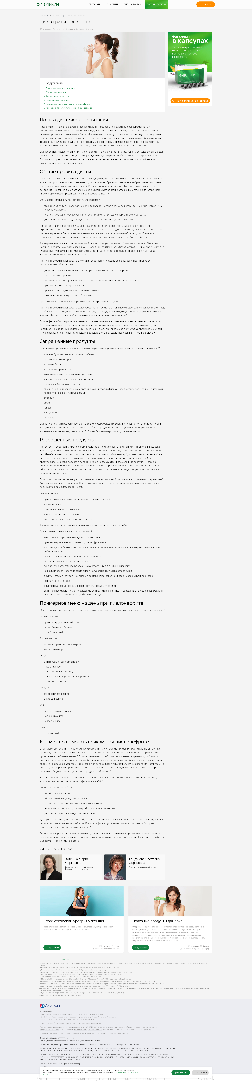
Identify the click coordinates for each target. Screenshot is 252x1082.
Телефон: (50, 1019)
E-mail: (69, 1019)
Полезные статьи (156, 4)
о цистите (112, 4)
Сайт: (86, 1019)
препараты (95, 4)
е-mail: (119, 1033)
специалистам (132, 4)
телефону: (97, 1033)
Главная (43, 16)
